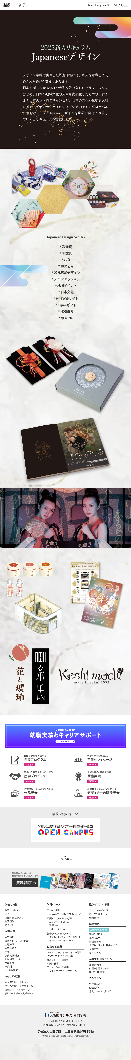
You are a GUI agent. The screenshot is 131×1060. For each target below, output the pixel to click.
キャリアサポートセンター (17, 982)
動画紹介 (94, 987)
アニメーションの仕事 (58, 967)
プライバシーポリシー (77, 1025)
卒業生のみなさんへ (100, 959)
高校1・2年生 (96, 934)
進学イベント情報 (99, 904)
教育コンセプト (12, 910)
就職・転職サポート (99, 968)
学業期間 (9, 963)
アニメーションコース (59, 928)
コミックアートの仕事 (58, 960)
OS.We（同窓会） (97, 972)
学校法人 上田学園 (49, 1031)
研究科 (8, 966)
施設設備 (9, 921)
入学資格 (9, 937)
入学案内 (10, 931)
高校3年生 (94, 938)
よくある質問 (11, 970)
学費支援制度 (12, 955)
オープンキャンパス (98, 910)
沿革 (7, 914)
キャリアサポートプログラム (19, 986)
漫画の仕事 (53, 963)
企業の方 (94, 949)
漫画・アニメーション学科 (59, 918)
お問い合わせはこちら (53, 1025)
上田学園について (14, 917)
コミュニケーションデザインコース (65, 913)
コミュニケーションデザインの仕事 (64, 952)
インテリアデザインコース (61, 940)
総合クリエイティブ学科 (59, 933)
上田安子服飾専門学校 (79, 1031)
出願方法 (9, 944)
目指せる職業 (54, 946)
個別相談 (94, 917)
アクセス (9, 925)
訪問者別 (94, 924)
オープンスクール (98, 914)
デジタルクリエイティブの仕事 (62, 971)
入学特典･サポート (14, 959)
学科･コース (54, 904)
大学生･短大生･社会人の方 (103, 945)
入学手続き (10, 948)
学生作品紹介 (96, 984)
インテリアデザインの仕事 (60, 956)
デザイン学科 (53, 910)
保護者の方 (95, 941)
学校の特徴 (11, 904)
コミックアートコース (59, 921)
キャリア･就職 (12, 976)
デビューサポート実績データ (19, 993)
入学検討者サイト (99, 930)
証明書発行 (95, 964)
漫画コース (54, 925)
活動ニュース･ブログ (100, 991)
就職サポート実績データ (17, 989)
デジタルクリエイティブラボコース (65, 937)
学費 (7, 951)
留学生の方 (95, 952)
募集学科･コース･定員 (16, 940)
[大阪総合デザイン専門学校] (15, 5)
